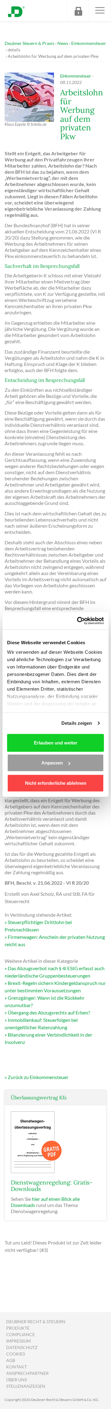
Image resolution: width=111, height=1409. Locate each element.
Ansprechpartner (27, 1373)
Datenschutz (22, 1347)
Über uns (16, 1379)
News (62, 43)
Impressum (18, 1341)
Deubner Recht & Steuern (35, 1321)
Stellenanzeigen (25, 1386)
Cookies (15, 1353)
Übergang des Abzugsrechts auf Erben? (49, 1012)
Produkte (18, 1328)
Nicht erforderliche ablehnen (55, 782)
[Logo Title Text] (16, 11)
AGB (10, 1360)
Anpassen (52, 762)
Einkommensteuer (88, 43)
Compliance (20, 1334)
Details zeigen (76, 723)
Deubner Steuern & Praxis (29, 43)
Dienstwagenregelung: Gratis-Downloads (51, 1186)
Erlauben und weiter (55, 742)
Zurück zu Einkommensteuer (38, 1077)
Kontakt (16, 1366)
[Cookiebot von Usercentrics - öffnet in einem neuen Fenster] (78, 621)
